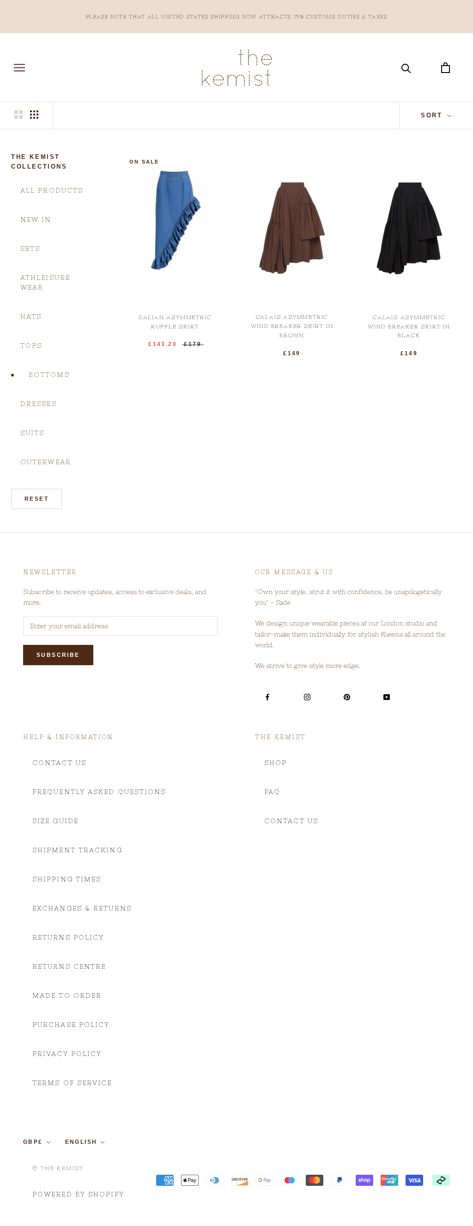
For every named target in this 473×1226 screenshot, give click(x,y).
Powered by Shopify (78, 1194)
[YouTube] (386, 697)
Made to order (67, 995)
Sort (433, 115)
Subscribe (58, 655)
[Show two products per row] (18, 114)
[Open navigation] (19, 68)
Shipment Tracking (77, 850)
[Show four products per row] (34, 114)
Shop (275, 762)
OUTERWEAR (45, 462)
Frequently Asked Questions (99, 791)
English (81, 1142)
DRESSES (38, 403)
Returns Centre (69, 966)
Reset (36, 499)
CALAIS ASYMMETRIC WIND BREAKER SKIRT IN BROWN (292, 326)
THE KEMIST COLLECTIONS (39, 161)
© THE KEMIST (58, 1168)
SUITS (32, 433)
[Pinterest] (346, 697)
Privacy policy (67, 1053)
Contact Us (59, 762)
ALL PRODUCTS (51, 190)
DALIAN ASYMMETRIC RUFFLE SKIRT (175, 322)
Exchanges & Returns (82, 908)
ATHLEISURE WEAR (45, 282)
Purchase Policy (71, 1024)
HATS (31, 316)
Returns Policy (68, 937)
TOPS (31, 345)
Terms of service (72, 1082)
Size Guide (55, 821)
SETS (30, 248)
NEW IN (36, 219)
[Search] (406, 67)
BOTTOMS (49, 374)
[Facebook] (267, 697)
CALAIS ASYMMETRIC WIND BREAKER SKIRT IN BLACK (409, 326)
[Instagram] (307, 697)
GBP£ (33, 1142)
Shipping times (66, 879)
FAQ (272, 791)
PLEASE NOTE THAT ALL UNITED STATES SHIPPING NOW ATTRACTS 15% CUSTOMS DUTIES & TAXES (237, 16)
